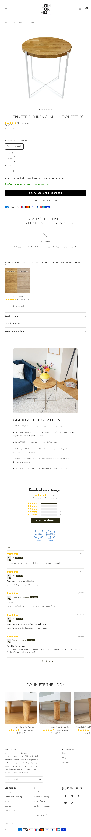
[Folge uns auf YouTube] (65, 803)
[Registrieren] (40, 779)
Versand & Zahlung (15, 331)
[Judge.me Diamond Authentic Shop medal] (38, 534)
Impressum (9, 792)
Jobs (64, 753)
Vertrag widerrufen (41, 815)
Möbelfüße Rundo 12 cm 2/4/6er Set (55, 727)
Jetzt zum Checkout (45, 200)
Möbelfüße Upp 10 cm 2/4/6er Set (20, 727)
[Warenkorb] (85, 9)
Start (6, 22)
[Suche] (11, 9)
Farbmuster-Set (17, 296)
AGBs (7, 801)
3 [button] (46, 661)
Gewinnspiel (67, 762)
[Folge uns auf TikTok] (72, 803)
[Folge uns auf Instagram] (72, 796)
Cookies (8, 806)
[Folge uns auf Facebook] (65, 796)
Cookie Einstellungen (13, 811)
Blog (64, 758)
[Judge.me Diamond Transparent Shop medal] (50, 534)
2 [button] (42, 661)
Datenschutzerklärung (13, 797)
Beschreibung (11, 316)
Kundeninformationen (42, 806)
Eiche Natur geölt (14, 146)
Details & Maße (13, 324)
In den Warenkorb (17, 306)
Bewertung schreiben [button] (45, 520)
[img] (12, 554)
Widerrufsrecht (39, 801)
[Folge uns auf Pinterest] (78, 796)
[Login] (80, 9)
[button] (11, 123)
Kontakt (37, 792)
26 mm (10, 159)
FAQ (35, 811)
